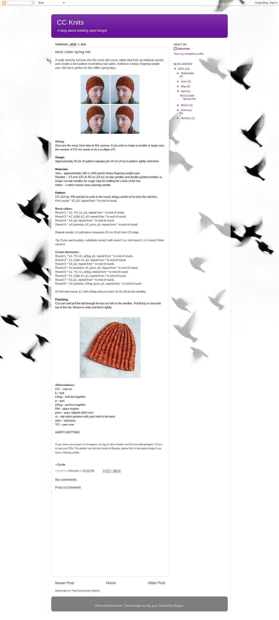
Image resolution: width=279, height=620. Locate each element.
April (184, 91)
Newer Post (64, 583)
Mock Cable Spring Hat (188, 97)
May (184, 86)
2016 (181, 68)
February (186, 110)
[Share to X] (112, 471)
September (187, 73)
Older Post (156, 583)
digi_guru (151, 605)
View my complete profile (189, 53)
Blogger (178, 605)
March (185, 105)
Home (111, 583)
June (184, 81)
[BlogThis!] (108, 471)
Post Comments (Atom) (86, 590)
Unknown (183, 48)
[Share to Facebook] (115, 471)
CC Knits (70, 22)
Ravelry (116, 448)
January (186, 118)
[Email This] (104, 471)
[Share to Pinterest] (119, 471)
